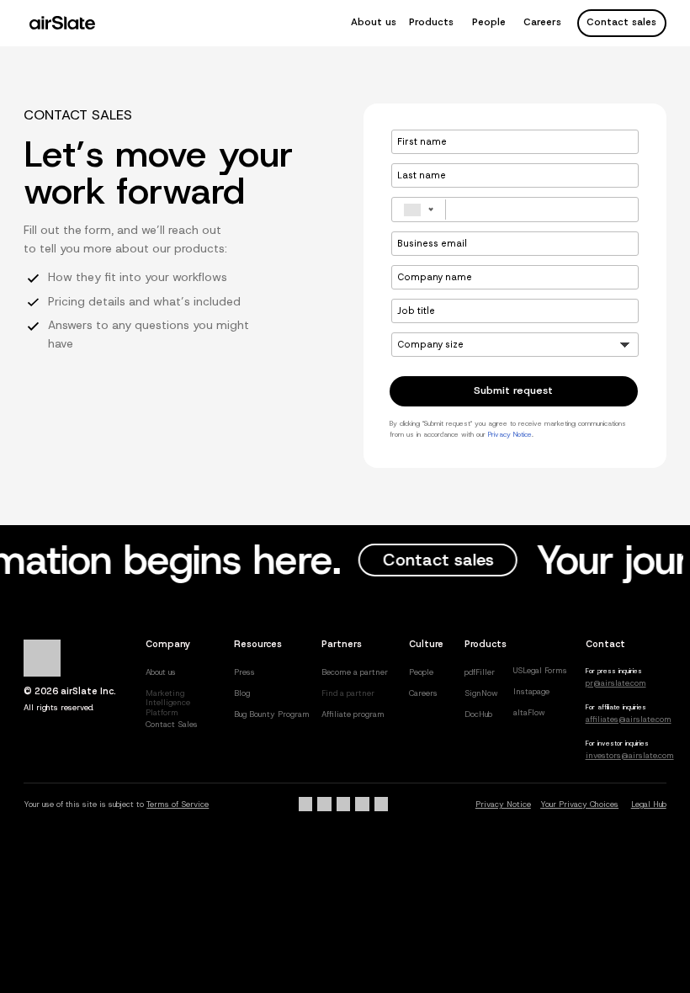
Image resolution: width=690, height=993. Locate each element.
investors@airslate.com (630, 755)
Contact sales (621, 22)
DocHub (478, 714)
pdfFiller (479, 671)
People (489, 22)
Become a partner (354, 671)
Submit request (513, 390)
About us (373, 22)
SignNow (481, 693)
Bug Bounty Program (272, 714)
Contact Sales (172, 724)
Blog (242, 693)
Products (431, 22)
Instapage (531, 691)
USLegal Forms (540, 670)
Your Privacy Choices (579, 804)
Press (244, 671)
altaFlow (529, 712)
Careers (542, 22)
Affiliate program (353, 714)
